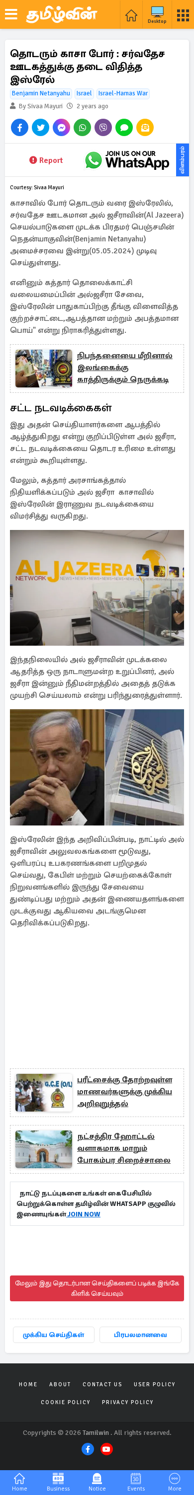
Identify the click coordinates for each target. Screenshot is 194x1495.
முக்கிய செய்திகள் (53, 1335)
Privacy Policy (128, 1402)
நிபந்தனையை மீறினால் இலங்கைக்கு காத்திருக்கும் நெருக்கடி (125, 367)
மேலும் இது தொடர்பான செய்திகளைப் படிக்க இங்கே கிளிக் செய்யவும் (97, 1288)
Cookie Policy (66, 1402)
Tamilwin (96, 1432)
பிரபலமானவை (140, 1335)
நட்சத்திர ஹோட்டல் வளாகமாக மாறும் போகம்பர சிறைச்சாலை (124, 1148)
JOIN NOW (83, 1214)
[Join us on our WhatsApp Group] (127, 160)
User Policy (155, 1384)
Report (51, 160)
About (60, 1384)
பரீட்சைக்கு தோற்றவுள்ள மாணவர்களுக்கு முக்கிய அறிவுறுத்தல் (124, 1092)
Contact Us (102, 1384)
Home (28, 1384)
